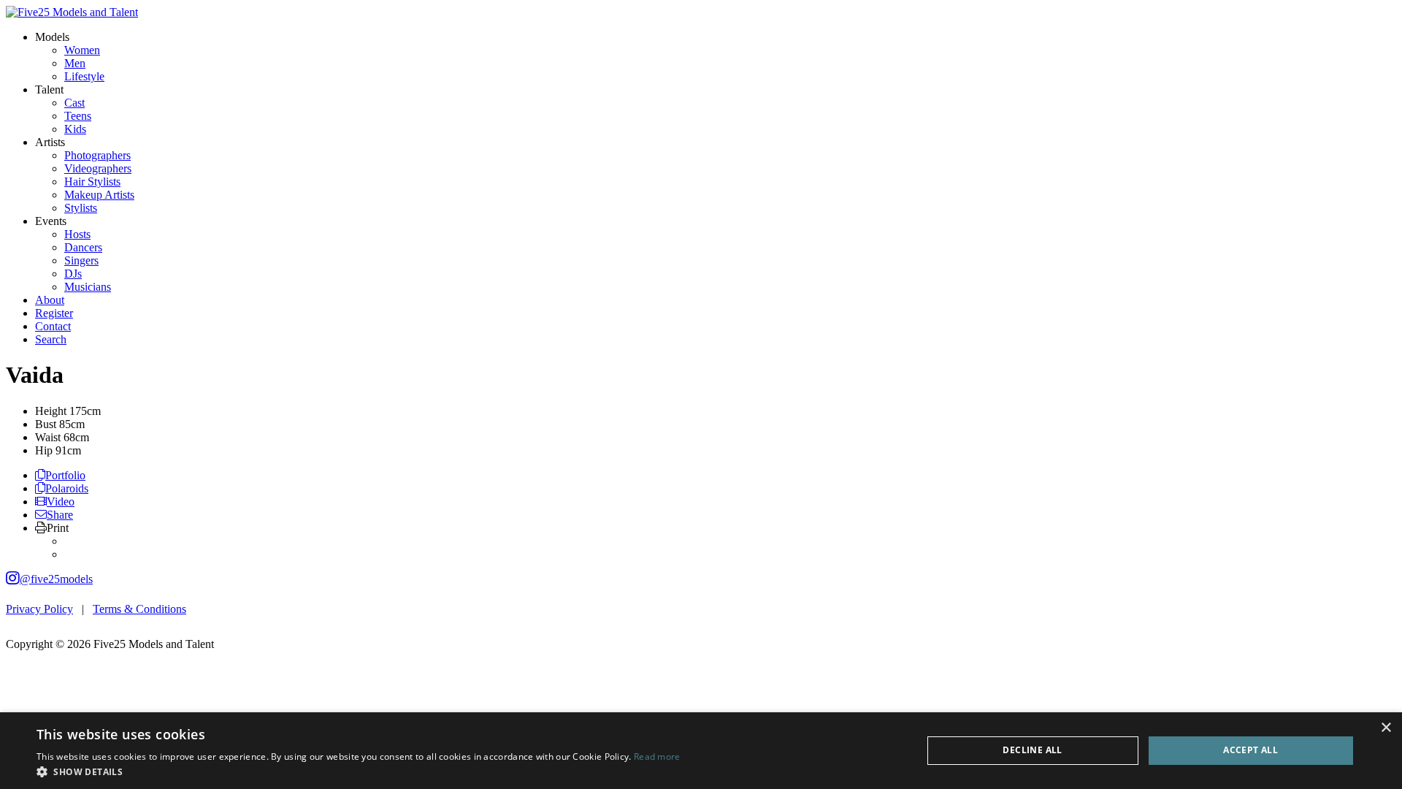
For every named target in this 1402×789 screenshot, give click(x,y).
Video (60, 501)
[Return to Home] (72, 12)
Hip (44, 450)
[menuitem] (82, 50)
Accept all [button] (1250, 750)
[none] (52, 37)
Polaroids (66, 488)
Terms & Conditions (139, 609)
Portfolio (65, 475)
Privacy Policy (39, 609)
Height (50, 411)
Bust (45, 424)
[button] (359, 771)
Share (60, 514)
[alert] (701, 750)
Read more (657, 756)
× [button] (1385, 728)
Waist (48, 437)
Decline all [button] (1032, 750)
